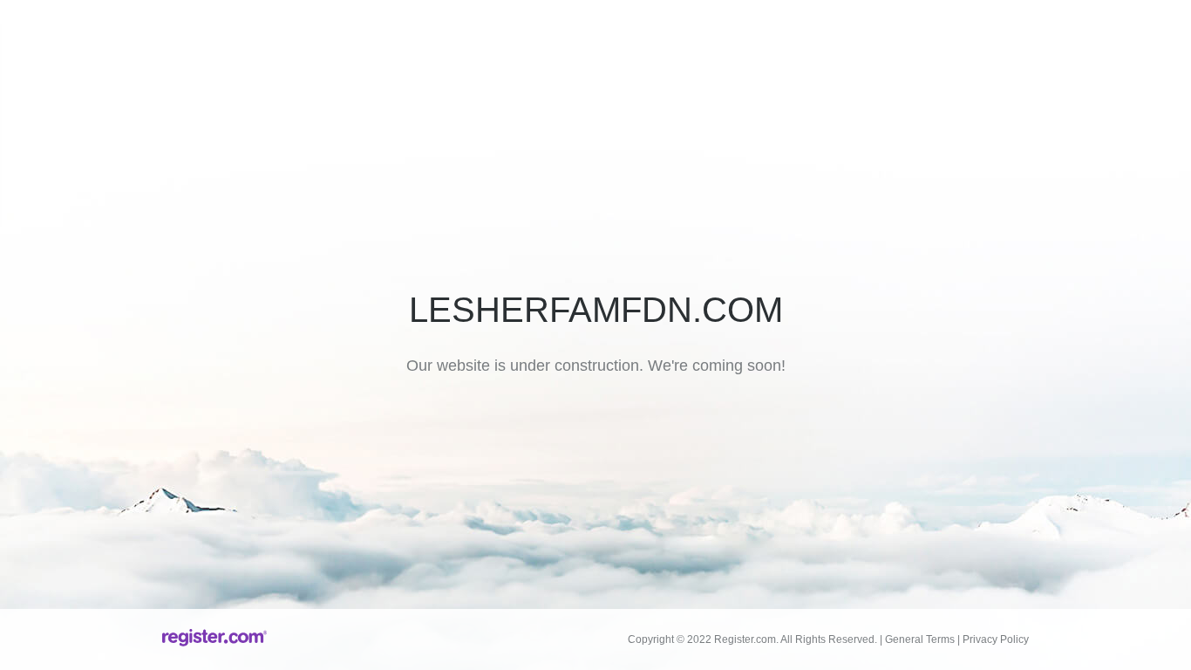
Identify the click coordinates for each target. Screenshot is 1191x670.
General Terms (920, 639)
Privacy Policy (996, 639)
